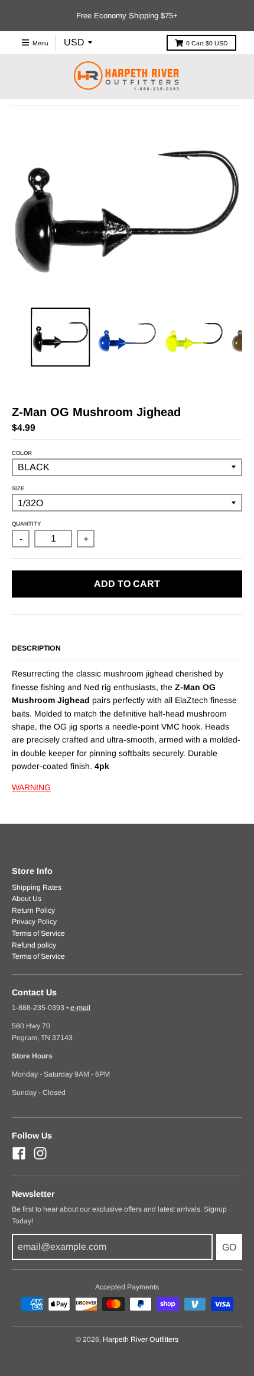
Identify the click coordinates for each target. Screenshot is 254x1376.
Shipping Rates (36, 887)
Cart (207, 43)
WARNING (31, 787)
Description (36, 648)
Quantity (26, 523)
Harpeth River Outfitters (140, 1339)
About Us (26, 899)
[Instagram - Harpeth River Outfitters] (40, 1153)
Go (229, 1247)
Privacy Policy (34, 922)
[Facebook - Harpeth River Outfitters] (19, 1153)
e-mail (80, 1008)
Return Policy (33, 910)
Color (22, 453)
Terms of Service (38, 933)
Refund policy (34, 945)
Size (18, 488)
